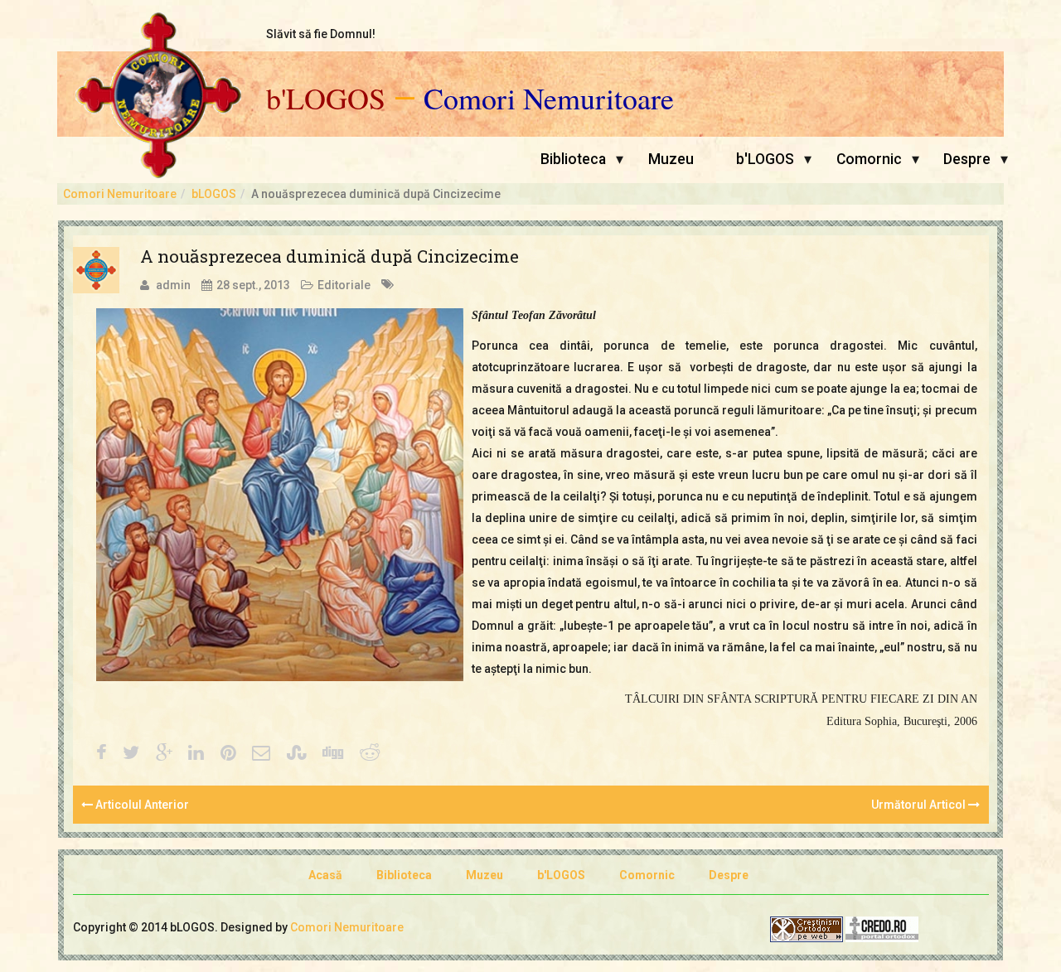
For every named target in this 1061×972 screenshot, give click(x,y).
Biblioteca (573, 159)
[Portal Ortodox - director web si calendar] (881, 928)
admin (173, 285)
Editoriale (344, 285)
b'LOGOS (325, 98)
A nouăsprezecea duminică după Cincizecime (329, 256)
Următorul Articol (919, 804)
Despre (967, 159)
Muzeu (671, 159)
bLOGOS (213, 194)
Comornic (869, 159)
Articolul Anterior (141, 804)
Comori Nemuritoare (549, 98)
